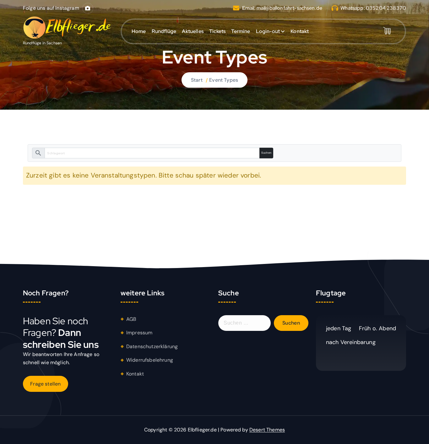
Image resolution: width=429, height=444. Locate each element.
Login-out (268, 31)
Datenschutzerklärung (152, 346)
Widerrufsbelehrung (149, 360)
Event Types (223, 80)
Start (197, 80)
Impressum (139, 332)
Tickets (217, 31)
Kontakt (300, 31)
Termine (240, 31)
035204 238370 (386, 8)
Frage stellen (45, 384)
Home (139, 31)
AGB (131, 319)
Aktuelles (192, 31)
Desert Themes (267, 429)
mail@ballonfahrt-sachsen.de (289, 8)
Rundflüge (164, 31)
